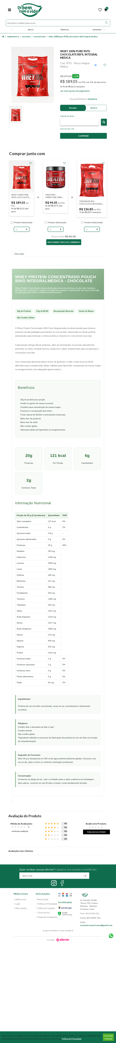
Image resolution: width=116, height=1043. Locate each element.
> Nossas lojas (42, 899)
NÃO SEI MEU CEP (67, 129)
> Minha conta (20, 899)
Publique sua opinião (96, 832)
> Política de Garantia (45, 908)
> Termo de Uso (43, 912)
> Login (17, 904)
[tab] (19, 254)
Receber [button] (73, 108)
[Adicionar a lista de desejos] (105, 65)
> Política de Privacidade (46, 904)
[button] (104, 122)
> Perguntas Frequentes (47, 917)
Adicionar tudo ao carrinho (63, 242)
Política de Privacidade (71, 1038)
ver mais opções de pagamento (75, 90)
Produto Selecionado (23, 222)
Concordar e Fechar (108, 1037)
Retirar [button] (94, 108)
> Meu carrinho (20, 908)
